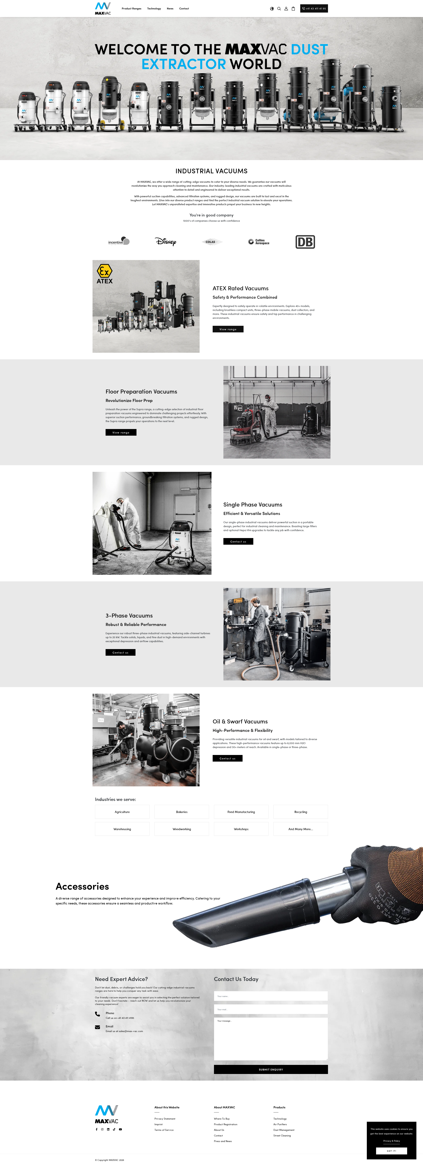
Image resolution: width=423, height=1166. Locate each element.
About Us (219, 1129)
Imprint (158, 1124)
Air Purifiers (280, 1124)
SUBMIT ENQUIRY (271, 1069)
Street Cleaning (282, 1135)
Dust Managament (283, 1129)
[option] (118, 241)
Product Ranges (131, 8)
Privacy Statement (164, 1118)
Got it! (391, 1150)
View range (228, 329)
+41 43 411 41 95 (316, 8)
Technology (154, 8)
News (170, 8)
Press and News (223, 1141)
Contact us (238, 541)
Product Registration (225, 1124)
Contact (184, 8)
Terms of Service (163, 1129)
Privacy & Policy (391, 1140)
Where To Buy (222, 1118)
